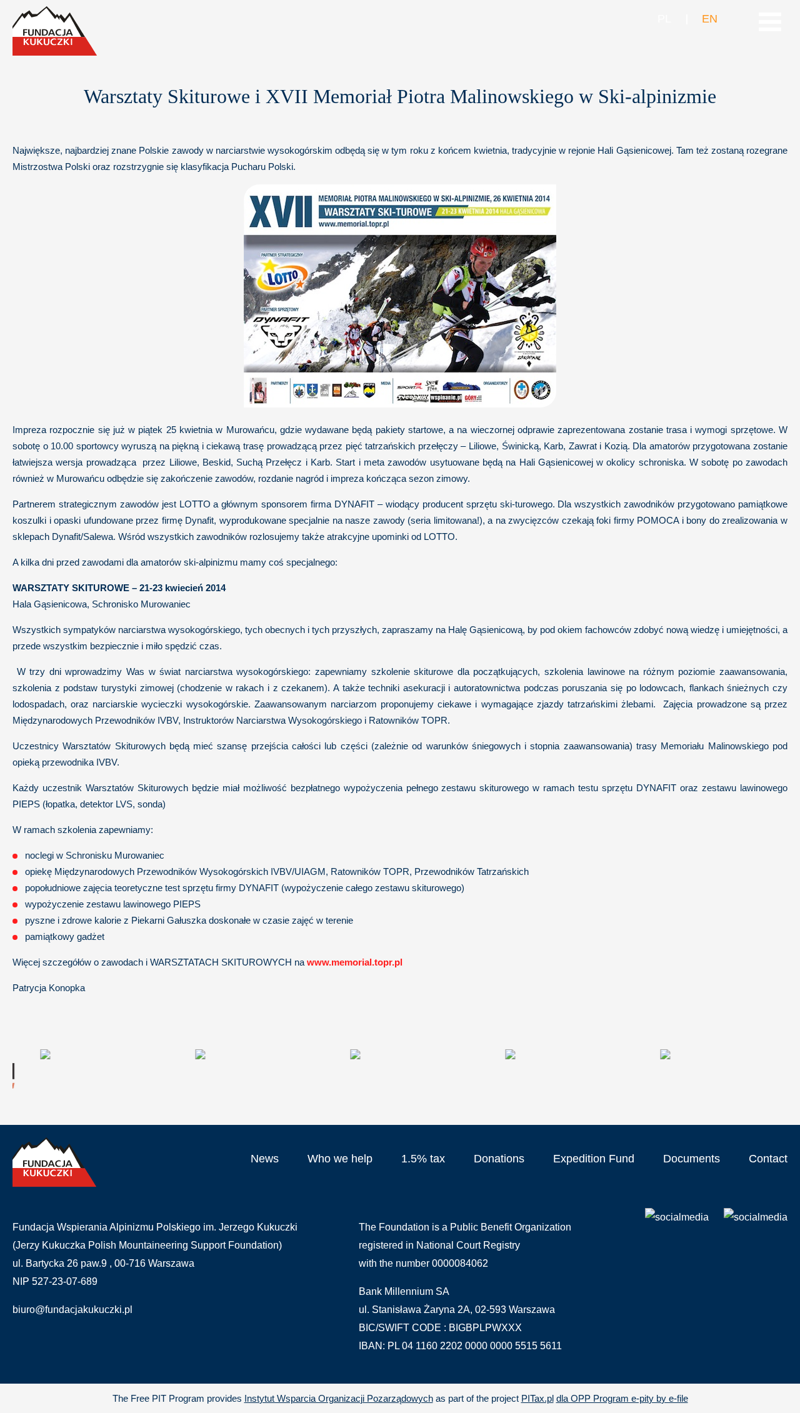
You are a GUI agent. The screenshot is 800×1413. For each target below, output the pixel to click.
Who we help (340, 1158)
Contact (768, 1158)
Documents (691, 1158)
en (709, 18)
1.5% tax (423, 1158)
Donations (499, 1158)
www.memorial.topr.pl (354, 962)
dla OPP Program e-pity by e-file (622, 1398)
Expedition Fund (593, 1158)
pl (664, 18)
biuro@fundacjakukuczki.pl (72, 1309)
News (265, 1158)
